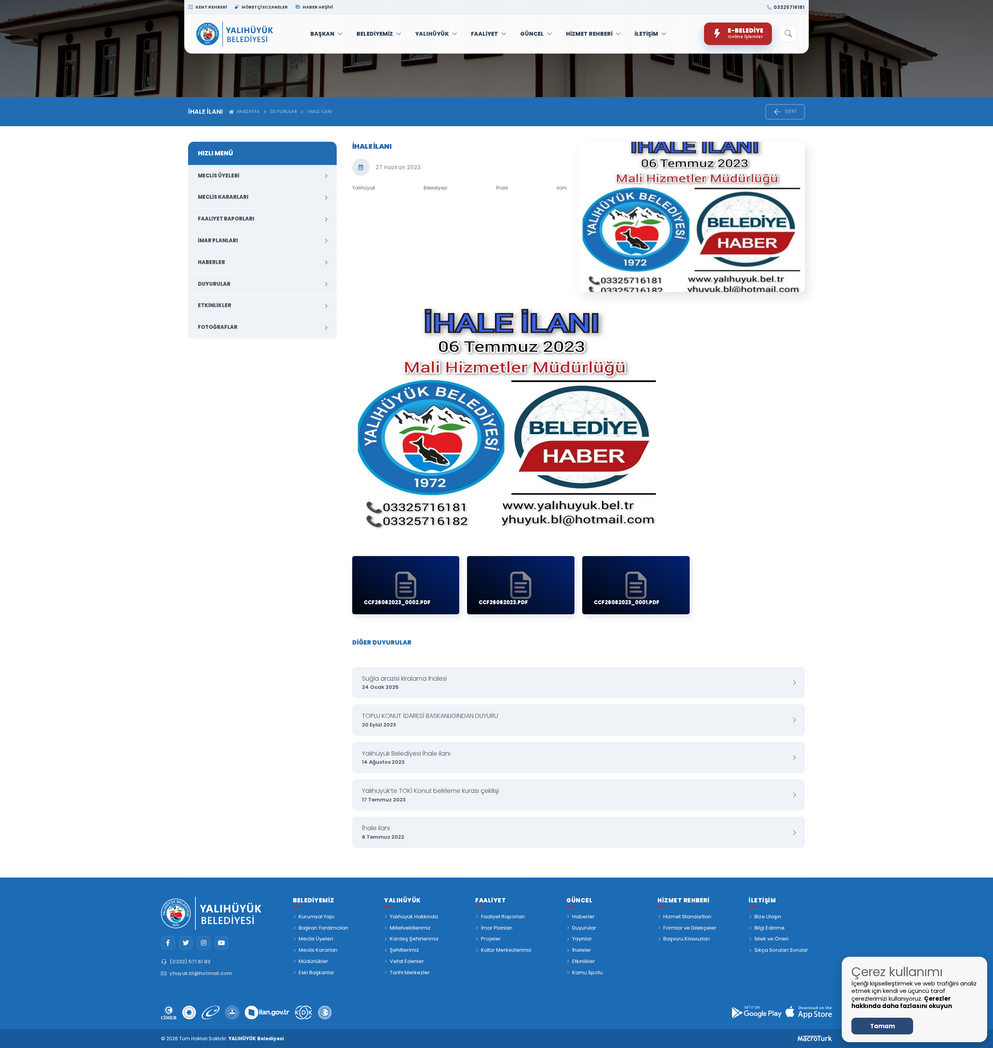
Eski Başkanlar (316, 972)
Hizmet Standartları (687, 916)
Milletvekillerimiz (410, 928)
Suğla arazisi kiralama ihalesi (404, 682)
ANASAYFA (247, 111)
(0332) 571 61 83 (190, 961)
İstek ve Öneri (771, 938)
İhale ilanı (383, 832)
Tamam (882, 1026)
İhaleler (581, 950)
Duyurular (284, 111)
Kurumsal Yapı (316, 916)
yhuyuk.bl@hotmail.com (201, 973)
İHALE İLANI (320, 111)
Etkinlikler (214, 305)
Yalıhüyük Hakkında (414, 916)
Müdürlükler (313, 961)
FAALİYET (484, 34)
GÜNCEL (532, 34)
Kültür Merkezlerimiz (506, 950)
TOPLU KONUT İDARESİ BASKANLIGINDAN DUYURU (430, 719)
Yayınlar (582, 938)
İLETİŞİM (646, 34)
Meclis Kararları (223, 197)
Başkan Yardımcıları (323, 928)
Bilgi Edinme (769, 928)
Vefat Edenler (407, 961)
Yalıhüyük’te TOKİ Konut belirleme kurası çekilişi (430, 794)
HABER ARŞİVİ (317, 7)
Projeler (491, 938)
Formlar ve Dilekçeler (689, 928)
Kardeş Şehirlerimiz (414, 938)
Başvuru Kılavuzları (686, 938)
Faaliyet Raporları (226, 218)
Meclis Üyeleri (218, 175)
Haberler (211, 262)
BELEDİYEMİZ (374, 34)
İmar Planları (218, 240)
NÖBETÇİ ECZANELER (264, 7)
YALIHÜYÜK (432, 34)
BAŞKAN (322, 34)
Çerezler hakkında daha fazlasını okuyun (901, 1002)
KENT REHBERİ (211, 7)
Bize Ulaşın (767, 916)
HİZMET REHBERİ (589, 34)
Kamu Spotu (587, 972)
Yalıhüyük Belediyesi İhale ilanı (406, 757)
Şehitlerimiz (404, 950)
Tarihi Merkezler (410, 972)
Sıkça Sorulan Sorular (781, 950)
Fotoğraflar (217, 327)
